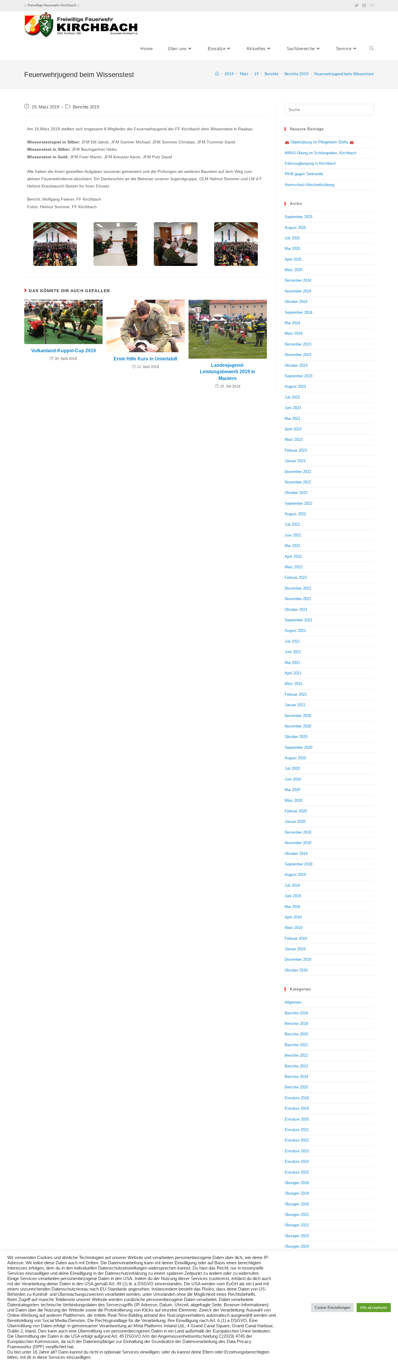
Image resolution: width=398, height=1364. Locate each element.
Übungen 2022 (297, 1225)
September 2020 (298, 747)
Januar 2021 (295, 705)
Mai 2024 (292, 323)
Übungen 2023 (297, 1236)
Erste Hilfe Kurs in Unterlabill (145, 358)
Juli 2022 (292, 524)
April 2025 (293, 259)
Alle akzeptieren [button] (373, 1307)
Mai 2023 (292, 418)
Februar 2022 (296, 577)
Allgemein (293, 1002)
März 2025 (293, 270)
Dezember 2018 (298, 959)
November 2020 (298, 726)
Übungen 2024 (297, 1246)
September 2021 (298, 620)
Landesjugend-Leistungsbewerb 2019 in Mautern (227, 372)
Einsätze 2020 (297, 1119)
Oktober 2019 (296, 853)
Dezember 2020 (298, 715)
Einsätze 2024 (297, 1161)
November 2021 (298, 599)
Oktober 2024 (296, 301)
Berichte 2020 (296, 1034)
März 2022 (293, 567)
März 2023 (293, 439)
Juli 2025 (292, 238)
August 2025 (295, 227)
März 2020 (293, 800)
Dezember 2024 (298, 280)
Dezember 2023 (298, 344)
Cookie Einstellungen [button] (332, 1307)
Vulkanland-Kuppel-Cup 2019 (63, 350)
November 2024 (298, 291)
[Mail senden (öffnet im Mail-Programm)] (371, 5)
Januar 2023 (295, 461)
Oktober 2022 (296, 492)
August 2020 (295, 758)
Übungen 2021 (297, 1214)
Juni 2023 (293, 408)
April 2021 (293, 673)
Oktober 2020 (296, 736)
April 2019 (293, 917)
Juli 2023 (292, 397)
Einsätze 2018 (297, 1098)
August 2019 (295, 874)
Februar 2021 (296, 694)
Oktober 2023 (296, 365)
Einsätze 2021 (297, 1130)
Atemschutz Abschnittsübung (309, 185)
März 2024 (293, 333)
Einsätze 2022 (297, 1140)
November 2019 (298, 843)
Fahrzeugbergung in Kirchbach (310, 163)
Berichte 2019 (86, 107)
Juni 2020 (293, 779)
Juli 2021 (292, 641)
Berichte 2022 (296, 1055)
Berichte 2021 (296, 1045)
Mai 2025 (292, 248)
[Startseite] (217, 74)
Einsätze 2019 (297, 1108)
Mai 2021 (292, 662)
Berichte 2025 (296, 1087)
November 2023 (298, 355)
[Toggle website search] (371, 48)
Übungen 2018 (297, 1183)
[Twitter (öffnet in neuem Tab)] (356, 5)
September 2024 (298, 312)
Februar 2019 (296, 938)
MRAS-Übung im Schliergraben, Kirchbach (320, 153)
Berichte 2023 (296, 1066)
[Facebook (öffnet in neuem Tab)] (364, 5)
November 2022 (298, 482)
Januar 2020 (295, 821)
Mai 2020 (292, 790)
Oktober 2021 (296, 609)
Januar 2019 (295, 949)
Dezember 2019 (298, 832)
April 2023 (293, 429)
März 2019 (293, 927)
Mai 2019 (292, 906)
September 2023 (298, 376)
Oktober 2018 (296, 970)
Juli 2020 (292, 768)
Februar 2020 (296, 811)
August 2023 (295, 386)
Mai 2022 (292, 546)
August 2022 (295, 514)
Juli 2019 (292, 885)
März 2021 (293, 683)
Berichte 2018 (296, 1013)
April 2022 (293, 556)
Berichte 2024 (296, 1076)
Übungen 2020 (297, 1204)
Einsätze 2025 (297, 1172)
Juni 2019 (293, 896)
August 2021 (295, 630)
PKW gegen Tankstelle (304, 174)
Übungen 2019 (297, 1193)
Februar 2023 (296, 450)
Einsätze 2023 (297, 1151)
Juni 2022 (293, 535)
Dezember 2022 (298, 471)
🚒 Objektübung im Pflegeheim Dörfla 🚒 (319, 142)
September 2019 (298, 864)
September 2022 (298, 503)
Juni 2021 (293, 652)
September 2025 (298, 217)
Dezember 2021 (298, 588)
